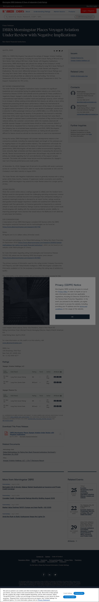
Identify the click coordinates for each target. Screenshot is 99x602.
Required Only (79, 593)
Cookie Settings (68, 593)
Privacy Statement (44, 600)
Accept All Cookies (70, 597)
